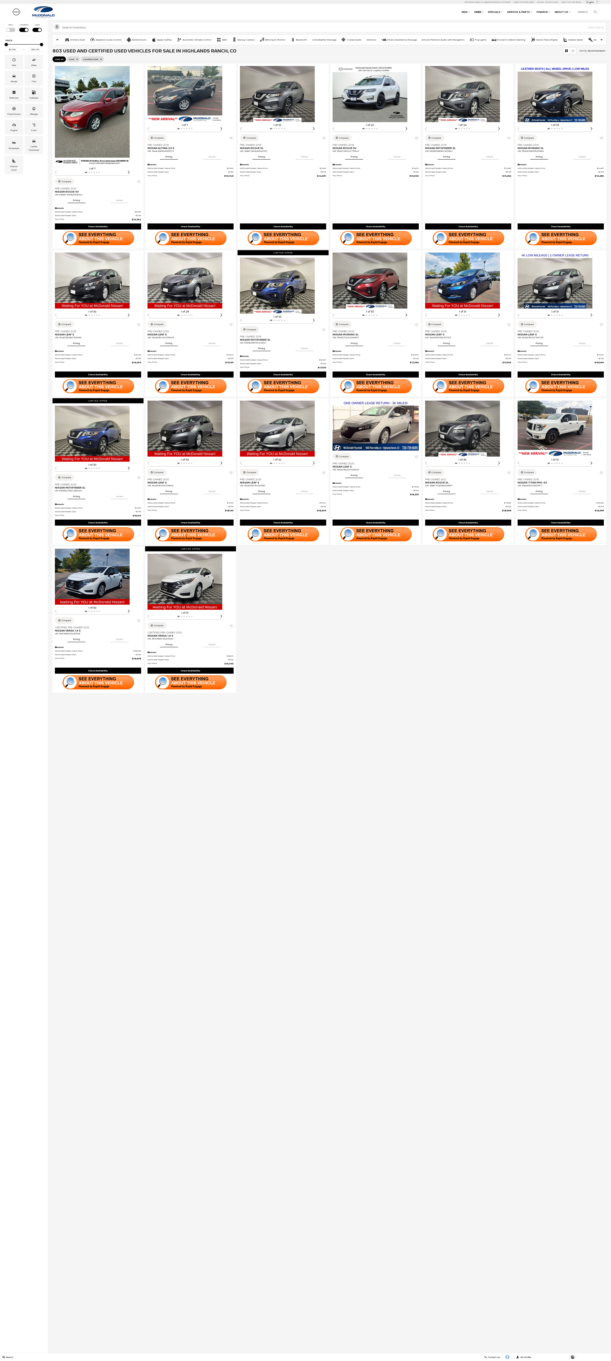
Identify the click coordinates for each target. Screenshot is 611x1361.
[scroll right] (601, 39)
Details (119, 200)
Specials (494, 12)
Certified (24, 24)
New (464, 12)
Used (477, 12)
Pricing (76, 200)
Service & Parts (518, 12)
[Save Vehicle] (138, 182)
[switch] (10, 27)
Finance (542, 12)
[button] (14, 62)
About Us (561, 12)
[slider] (6, 44)
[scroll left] (57, 39)
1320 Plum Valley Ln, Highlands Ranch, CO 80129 (487, 2)
